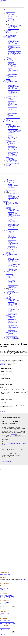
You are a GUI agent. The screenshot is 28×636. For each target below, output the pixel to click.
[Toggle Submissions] (23, 208)
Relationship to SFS (12, 74)
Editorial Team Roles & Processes (15, 43)
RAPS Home (8, 82)
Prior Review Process (13, 129)
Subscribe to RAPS (12, 107)
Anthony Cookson (4, 361)
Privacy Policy (3, 608)
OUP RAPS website (12, 104)
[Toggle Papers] (23, 248)
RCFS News (8, 164)
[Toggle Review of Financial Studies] (23, 206)
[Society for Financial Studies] (12, 7)
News (7, 23)
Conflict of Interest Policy (13, 29)
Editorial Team (11, 63)
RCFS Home (8, 123)
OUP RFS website (12, 64)
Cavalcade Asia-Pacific (5, 602)
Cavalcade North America (5, 603)
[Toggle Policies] (23, 192)
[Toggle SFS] (23, 178)
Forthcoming (11, 77)
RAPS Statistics (11, 105)
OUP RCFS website (12, 147)
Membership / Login (10, 21)
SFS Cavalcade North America (12, 34)
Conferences (11, 71)
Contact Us (8, 30)
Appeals (10, 48)
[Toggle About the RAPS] (23, 274)
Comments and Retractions (14, 47)
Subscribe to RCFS (12, 149)
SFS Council (11, 14)
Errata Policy (11, 46)
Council (1, 589)
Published (10, 115)
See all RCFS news (4, 411)
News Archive (11, 19)
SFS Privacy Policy (12, 27)
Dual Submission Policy (13, 26)
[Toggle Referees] (23, 230)
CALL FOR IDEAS (10, 12)
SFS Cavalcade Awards (11, 35)
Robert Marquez (3, 364)
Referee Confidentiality (13, 55)
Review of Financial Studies (6, 595)
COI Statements (11, 20)
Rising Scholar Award (13, 70)
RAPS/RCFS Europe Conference (13, 118)
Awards (10, 69)
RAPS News (8, 119)
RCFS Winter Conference (11, 160)
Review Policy (11, 42)
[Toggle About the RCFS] (23, 317)
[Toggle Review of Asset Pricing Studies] (23, 254)
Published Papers (12, 76)
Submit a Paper (11, 40)
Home (7, 10)
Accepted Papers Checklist (14, 45)
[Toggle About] (23, 181)
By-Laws (10, 15)
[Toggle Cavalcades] (23, 201)
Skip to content (3, 0)
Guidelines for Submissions (14, 41)
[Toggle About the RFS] (23, 232)
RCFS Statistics (11, 148)
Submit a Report (11, 58)
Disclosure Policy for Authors (14, 25)
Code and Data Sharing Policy (15, 53)
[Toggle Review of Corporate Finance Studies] (23, 296)
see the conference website (11, 443)
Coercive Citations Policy (13, 54)
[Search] (14, 606)
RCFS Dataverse (12, 136)
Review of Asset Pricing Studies (7, 596)
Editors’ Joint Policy (12, 96)
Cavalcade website (6, 461)
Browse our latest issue (5, 574)
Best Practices (11, 62)
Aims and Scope (11, 60)
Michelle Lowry (3, 363)
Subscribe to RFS (12, 66)
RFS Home (8, 37)
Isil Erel (1, 360)
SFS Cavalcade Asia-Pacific (12, 32)
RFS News (8, 79)
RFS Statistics (11, 65)
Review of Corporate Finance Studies (8, 597)
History (10, 18)
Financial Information (13, 16)
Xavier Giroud (14, 434)
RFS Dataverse (11, 49)
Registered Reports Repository (12, 163)
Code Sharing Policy (12, 94)
